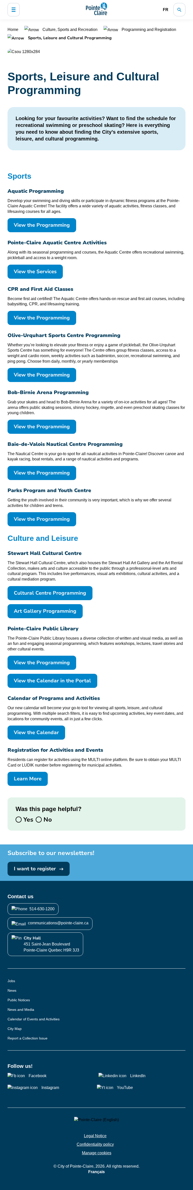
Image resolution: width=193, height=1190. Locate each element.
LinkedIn (138, 1076)
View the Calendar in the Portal (52, 680)
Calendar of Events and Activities (34, 1019)
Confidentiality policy (95, 1144)
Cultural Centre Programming (50, 593)
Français (96, 1172)
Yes (27, 820)
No (47, 820)
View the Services (35, 271)
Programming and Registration (148, 29)
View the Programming (42, 225)
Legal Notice (95, 1136)
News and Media (21, 1010)
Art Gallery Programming (45, 611)
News (12, 990)
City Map (15, 1029)
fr (165, 10)
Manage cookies (96, 1153)
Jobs (11, 981)
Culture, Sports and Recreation (70, 29)
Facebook (37, 1076)
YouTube (125, 1087)
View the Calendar (36, 732)
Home (13, 29)
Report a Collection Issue (27, 1038)
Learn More (27, 778)
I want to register (35, 868)
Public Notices (19, 1000)
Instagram (50, 1087)
